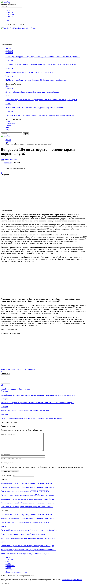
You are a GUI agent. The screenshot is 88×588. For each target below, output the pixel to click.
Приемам (66, 580)
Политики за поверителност (17, 572)
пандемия (33, 369)
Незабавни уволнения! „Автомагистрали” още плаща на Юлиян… (27, 507)
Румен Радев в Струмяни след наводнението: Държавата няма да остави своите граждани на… (43, 57)
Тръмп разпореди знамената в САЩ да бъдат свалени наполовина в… (28, 550)
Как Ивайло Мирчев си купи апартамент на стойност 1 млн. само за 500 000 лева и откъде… (42, 64)
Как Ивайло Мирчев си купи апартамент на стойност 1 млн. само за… (28, 487)
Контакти (9, 570)
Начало (8, 49)
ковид (10, 369)
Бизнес (8, 104)
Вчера (8, 130)
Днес (7, 127)
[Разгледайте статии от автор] (5, 383)
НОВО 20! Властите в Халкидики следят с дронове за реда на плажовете (34, 107)
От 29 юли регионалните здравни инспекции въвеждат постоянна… (28, 538)
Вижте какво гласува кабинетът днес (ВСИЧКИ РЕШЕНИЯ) (29, 72)
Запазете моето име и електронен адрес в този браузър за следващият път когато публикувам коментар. (43, 467)
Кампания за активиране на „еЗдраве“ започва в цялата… (23, 534)
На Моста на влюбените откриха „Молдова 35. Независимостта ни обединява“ (36, 80)
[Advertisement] (42, 36)
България (9, 51)
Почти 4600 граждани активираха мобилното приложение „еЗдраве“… (29, 530)
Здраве (8, 125)
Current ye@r (6, 475)
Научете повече (76, 580)
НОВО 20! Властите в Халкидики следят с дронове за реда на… (26, 554)
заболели (4, 369)
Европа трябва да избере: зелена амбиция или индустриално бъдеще (32, 92)
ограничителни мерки (21, 369)
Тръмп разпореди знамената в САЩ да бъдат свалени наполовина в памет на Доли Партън (41, 100)
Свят (7, 86)
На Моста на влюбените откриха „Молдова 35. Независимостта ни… (28, 495)
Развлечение (10, 123)
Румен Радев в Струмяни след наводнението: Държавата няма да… (27, 483)
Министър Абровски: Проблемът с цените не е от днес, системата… (27, 503)
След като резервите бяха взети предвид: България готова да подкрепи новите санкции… (41, 115)
